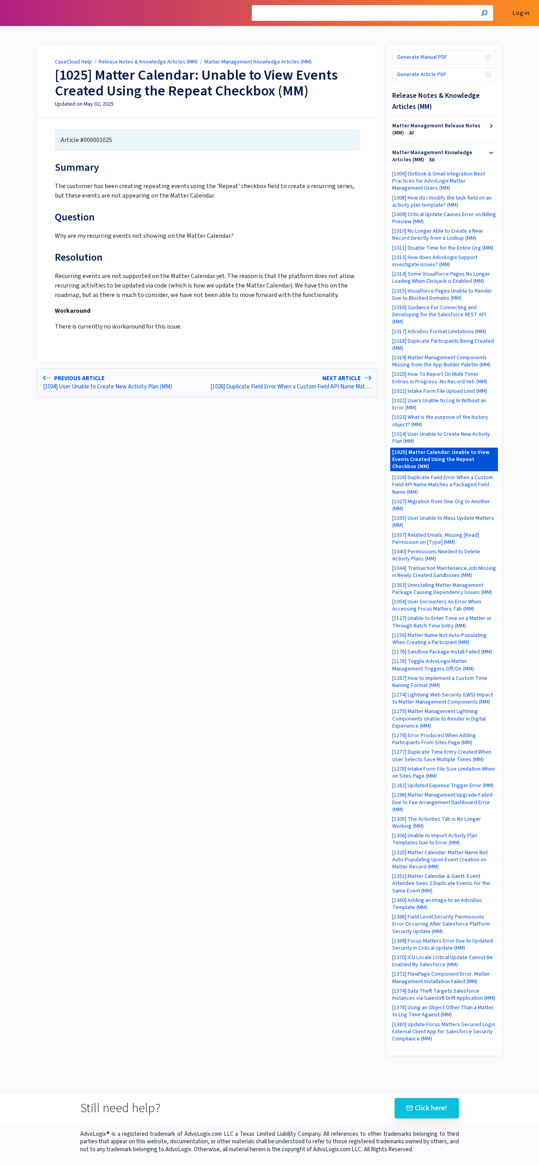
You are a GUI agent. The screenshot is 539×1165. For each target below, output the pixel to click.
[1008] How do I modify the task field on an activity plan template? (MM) (442, 201)
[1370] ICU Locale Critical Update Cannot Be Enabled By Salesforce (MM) (442, 961)
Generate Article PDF (421, 74)
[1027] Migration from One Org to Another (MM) (441, 505)
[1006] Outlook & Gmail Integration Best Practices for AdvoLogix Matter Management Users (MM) (438, 181)
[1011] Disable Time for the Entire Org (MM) (442, 248)
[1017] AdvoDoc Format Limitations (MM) (439, 332)
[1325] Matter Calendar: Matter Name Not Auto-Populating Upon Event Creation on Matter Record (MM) (440, 860)
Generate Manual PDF (422, 57)
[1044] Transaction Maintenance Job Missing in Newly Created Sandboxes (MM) (444, 571)
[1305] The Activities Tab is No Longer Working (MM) (436, 822)
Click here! (431, 1108)
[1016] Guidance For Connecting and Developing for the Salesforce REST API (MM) (439, 315)
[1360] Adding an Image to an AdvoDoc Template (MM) (437, 903)
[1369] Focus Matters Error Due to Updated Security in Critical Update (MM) (442, 944)
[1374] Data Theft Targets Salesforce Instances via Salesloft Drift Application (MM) (443, 994)
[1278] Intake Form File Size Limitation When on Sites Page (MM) (443, 772)
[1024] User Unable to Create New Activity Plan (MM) (441, 437)
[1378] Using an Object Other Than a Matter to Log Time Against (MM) (443, 1011)
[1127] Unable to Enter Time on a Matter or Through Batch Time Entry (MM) (442, 621)
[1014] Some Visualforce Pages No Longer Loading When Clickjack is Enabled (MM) (441, 277)
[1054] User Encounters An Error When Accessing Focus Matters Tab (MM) (436, 605)
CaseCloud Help (73, 62)
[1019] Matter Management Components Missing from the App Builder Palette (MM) (441, 361)
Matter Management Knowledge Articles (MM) (258, 62)
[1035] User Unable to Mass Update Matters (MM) (443, 521)
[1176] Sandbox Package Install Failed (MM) (442, 652)
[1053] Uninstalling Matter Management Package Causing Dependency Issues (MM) (442, 588)
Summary (77, 167)
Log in (521, 13)
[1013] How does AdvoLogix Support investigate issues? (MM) (434, 261)
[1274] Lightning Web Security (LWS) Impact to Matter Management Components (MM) (442, 698)
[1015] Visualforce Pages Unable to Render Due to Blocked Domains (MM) (442, 294)
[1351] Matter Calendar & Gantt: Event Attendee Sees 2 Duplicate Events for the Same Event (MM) (441, 883)
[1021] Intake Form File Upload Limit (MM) (439, 391)
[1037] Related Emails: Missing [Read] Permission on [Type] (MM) (435, 538)
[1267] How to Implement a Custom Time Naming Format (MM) (439, 681)
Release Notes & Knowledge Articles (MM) (148, 62)
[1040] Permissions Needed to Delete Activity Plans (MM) (436, 555)
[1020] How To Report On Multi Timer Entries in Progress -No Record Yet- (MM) (439, 377)
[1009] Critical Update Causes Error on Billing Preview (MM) (444, 218)
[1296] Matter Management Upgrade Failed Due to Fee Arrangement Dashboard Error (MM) (442, 802)
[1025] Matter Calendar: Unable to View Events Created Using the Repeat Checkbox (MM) (196, 83)
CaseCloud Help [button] (29, 4)
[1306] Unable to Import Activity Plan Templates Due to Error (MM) (434, 839)
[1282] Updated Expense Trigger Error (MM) (443, 786)
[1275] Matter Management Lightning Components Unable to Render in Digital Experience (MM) (439, 719)
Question (75, 217)
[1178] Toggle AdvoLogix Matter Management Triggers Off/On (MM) (433, 664)
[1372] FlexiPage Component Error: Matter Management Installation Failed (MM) (441, 977)
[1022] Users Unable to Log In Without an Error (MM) (439, 404)
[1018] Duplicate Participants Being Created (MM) (443, 344)
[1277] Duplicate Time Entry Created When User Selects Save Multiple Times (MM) (441, 755)
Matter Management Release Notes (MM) (436, 129)
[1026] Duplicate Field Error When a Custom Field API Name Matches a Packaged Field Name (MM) (442, 485)
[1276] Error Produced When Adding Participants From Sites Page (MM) (434, 739)
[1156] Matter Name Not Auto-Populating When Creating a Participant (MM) (439, 638)
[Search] (484, 14)
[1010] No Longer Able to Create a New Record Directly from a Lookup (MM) (437, 234)
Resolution (79, 257)
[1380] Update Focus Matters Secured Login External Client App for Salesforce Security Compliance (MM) (443, 1032)
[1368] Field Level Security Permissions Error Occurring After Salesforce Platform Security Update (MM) (441, 924)
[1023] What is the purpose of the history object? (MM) (440, 420)
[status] (207, 140)
